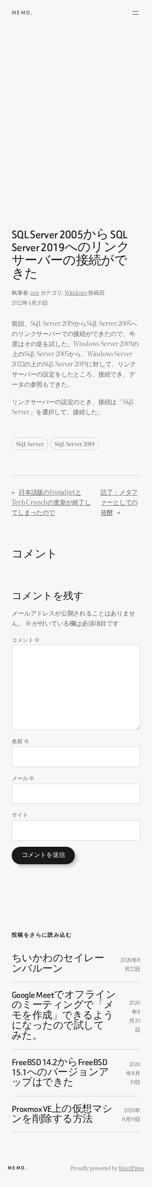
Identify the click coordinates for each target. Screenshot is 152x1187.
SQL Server (30, 444)
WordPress (131, 1168)
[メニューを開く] (135, 13)
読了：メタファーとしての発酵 (119, 502)
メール (23, 778)
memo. (22, 12)
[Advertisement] (76, 129)
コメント (26, 639)
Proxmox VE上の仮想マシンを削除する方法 (62, 1114)
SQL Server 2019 (75, 444)
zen (34, 292)
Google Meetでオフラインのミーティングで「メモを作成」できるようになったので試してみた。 (64, 1015)
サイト (20, 814)
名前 (20, 741)
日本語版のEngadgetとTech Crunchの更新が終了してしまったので (51, 502)
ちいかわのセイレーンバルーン (58, 963)
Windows (76, 292)
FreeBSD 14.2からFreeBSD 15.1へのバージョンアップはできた (60, 1072)
